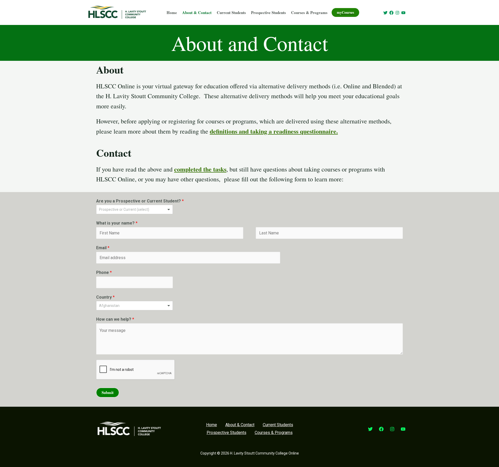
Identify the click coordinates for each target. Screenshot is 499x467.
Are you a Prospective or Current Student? (140, 201)
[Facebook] (391, 13)
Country (105, 297)
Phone (104, 272)
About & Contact (197, 12)
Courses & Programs (309, 12)
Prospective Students (268, 12)
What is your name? (116, 223)
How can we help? (115, 319)
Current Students (231, 12)
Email (102, 247)
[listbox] (134, 209)
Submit (108, 392)
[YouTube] (403, 13)
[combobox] (134, 305)
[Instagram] (397, 13)
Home (172, 12)
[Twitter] (385, 13)
